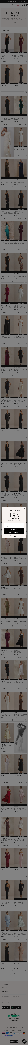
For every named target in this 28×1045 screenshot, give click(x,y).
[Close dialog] (24, 508)
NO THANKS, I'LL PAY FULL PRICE (14, 532)
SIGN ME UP (14, 529)
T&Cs (15, 536)
